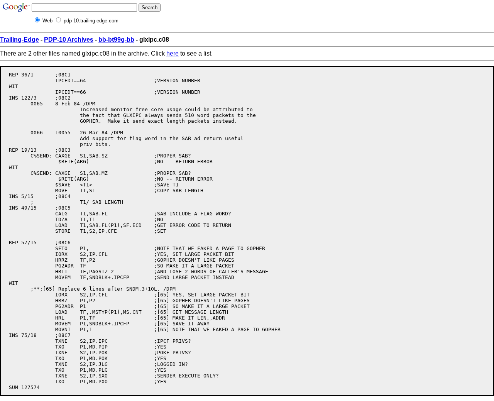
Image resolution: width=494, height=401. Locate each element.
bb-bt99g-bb (116, 39)
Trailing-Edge (19, 39)
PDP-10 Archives (68, 39)
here (172, 53)
